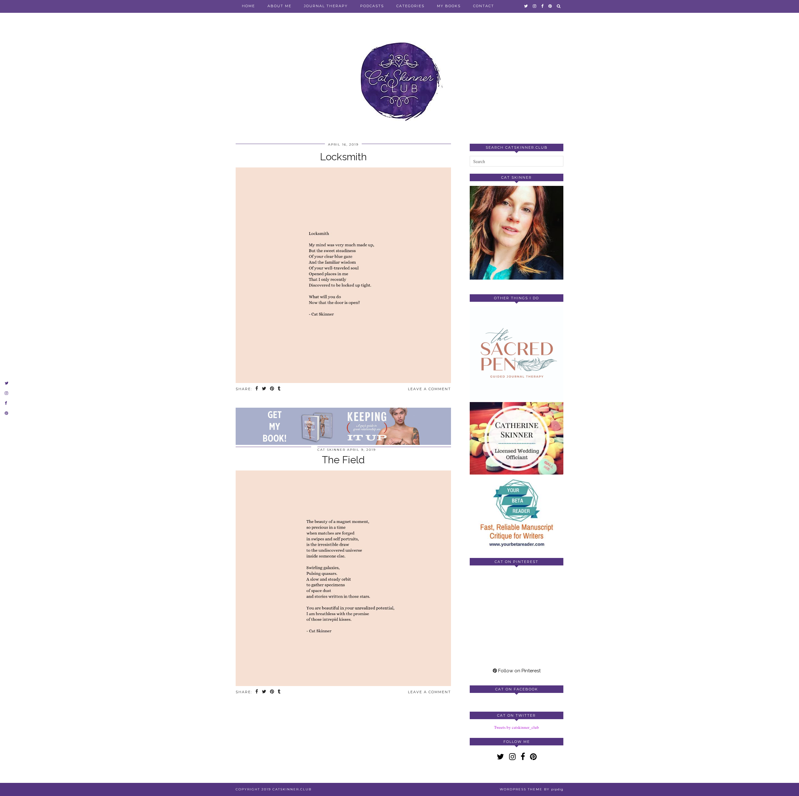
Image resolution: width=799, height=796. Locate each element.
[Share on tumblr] (279, 389)
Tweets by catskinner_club (516, 727)
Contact (483, 6)
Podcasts (372, 6)
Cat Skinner (331, 450)
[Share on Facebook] (257, 389)
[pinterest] (550, 6)
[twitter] (526, 6)
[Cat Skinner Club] (399, 75)
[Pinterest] (493, 593)
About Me (279, 6)
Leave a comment (429, 389)
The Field (343, 459)
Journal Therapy (326, 6)
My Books (449, 6)
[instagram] (535, 6)
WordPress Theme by (531, 789)
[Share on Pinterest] (272, 389)
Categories (410, 6)
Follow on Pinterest (519, 671)
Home (248, 6)
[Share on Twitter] (264, 389)
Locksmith (343, 156)
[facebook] (542, 6)
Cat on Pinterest (516, 562)
